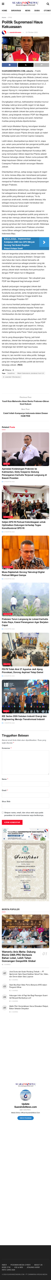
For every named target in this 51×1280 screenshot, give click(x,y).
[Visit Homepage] (25, 3)
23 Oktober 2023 (32, 32)
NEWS (27, 10)
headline (11, 373)
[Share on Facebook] (9, 65)
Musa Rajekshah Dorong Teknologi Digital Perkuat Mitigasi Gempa (23, 573)
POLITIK (7, 664)
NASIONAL (8, 614)
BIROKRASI (16, 10)
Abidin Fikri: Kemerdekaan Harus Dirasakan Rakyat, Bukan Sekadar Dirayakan (28, 1007)
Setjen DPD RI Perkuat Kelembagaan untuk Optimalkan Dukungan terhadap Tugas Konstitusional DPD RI (24, 525)
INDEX (4, 1265)
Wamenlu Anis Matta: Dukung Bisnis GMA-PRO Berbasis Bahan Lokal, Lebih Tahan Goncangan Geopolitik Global (19, 956)
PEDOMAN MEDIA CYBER (20, 1265)
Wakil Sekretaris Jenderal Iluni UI (30, 373)
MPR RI (6, 464)
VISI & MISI (18, 1267)
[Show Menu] (3, 3)
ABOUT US (38, 1265)
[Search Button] (48, 3)
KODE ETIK (6, 1267)
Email (5, 790)
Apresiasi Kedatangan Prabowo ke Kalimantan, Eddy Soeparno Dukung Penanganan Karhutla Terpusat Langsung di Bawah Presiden (24, 473)
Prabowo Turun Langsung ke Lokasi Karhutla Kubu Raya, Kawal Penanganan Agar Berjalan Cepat (25, 622)
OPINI (10, 17)
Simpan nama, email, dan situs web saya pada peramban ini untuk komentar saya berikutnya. (24, 813)
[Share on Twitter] (25, 65)
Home (4, 17)
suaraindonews (15, 32)
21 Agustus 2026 (9, 723)
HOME (4, 10)
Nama (5, 779)
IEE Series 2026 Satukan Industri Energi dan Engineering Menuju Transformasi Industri (24, 718)
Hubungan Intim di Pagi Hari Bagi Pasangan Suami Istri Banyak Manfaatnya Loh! (28, 996)
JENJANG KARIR (33, 1267)
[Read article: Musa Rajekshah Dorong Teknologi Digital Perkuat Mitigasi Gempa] (25, 552)
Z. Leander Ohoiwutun (12, 377)
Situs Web (6, 801)
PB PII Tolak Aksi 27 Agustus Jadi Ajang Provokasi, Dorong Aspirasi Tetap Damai (22, 671)
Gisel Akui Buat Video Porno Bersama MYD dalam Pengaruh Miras (28, 986)
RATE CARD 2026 (8, 1270)
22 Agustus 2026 (9, 481)
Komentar (7, 748)
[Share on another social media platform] (41, 65)
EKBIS (37, 10)
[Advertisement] (25, 386)
